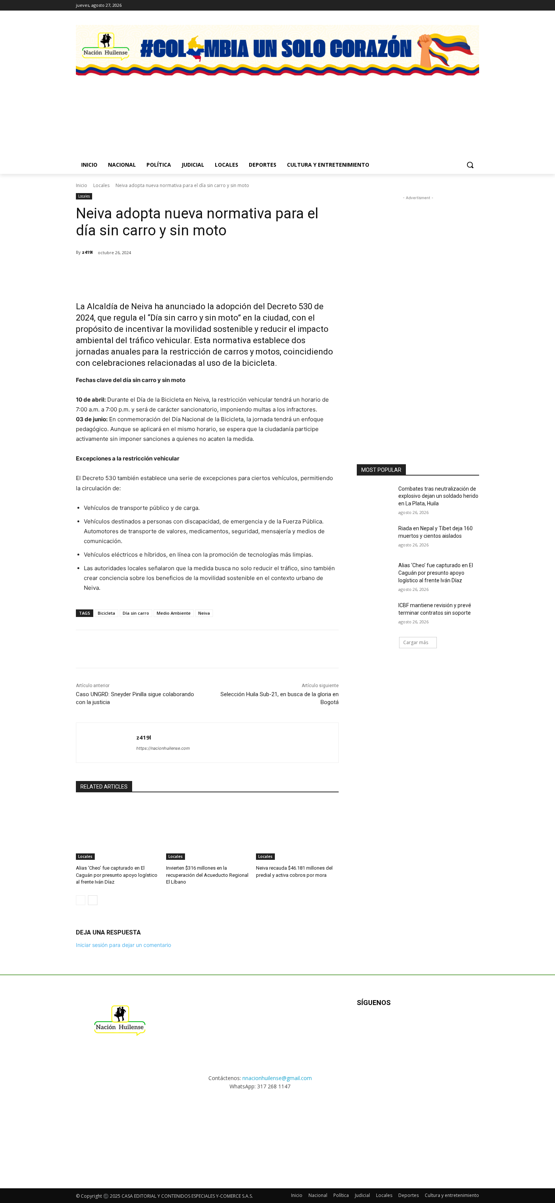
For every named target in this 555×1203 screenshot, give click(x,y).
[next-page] (92, 900)
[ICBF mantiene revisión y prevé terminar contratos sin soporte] (375, 615)
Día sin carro (136, 613)
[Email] (182, 271)
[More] (217, 271)
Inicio (81, 185)
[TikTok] (464, 5)
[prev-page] (80, 900)
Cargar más (415, 642)
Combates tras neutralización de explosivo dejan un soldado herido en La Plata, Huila (438, 496)
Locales (101, 185)
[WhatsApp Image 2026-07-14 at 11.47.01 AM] (120, 107)
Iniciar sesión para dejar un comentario (123, 945)
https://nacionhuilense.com (163, 748)
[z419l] (106, 743)
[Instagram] (454, 5)
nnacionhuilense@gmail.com (277, 1078)
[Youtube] (438, 1027)
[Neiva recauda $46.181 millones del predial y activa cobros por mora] (297, 831)
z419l (87, 252)
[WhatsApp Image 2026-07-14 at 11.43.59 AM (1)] (330, 107)
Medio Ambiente (174, 613)
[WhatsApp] (165, 271)
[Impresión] (199, 271)
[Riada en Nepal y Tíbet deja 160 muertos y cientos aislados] (375, 538)
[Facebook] (443, 5)
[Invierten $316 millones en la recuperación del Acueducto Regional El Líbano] (207, 831)
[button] (470, 165)
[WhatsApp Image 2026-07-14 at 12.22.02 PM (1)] (434, 107)
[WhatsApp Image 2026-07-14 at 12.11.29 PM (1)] (225, 107)
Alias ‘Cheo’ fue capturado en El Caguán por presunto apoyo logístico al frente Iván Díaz (116, 874)
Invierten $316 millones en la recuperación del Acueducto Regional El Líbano (207, 874)
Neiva (204, 613)
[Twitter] (474, 5)
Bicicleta (106, 613)
